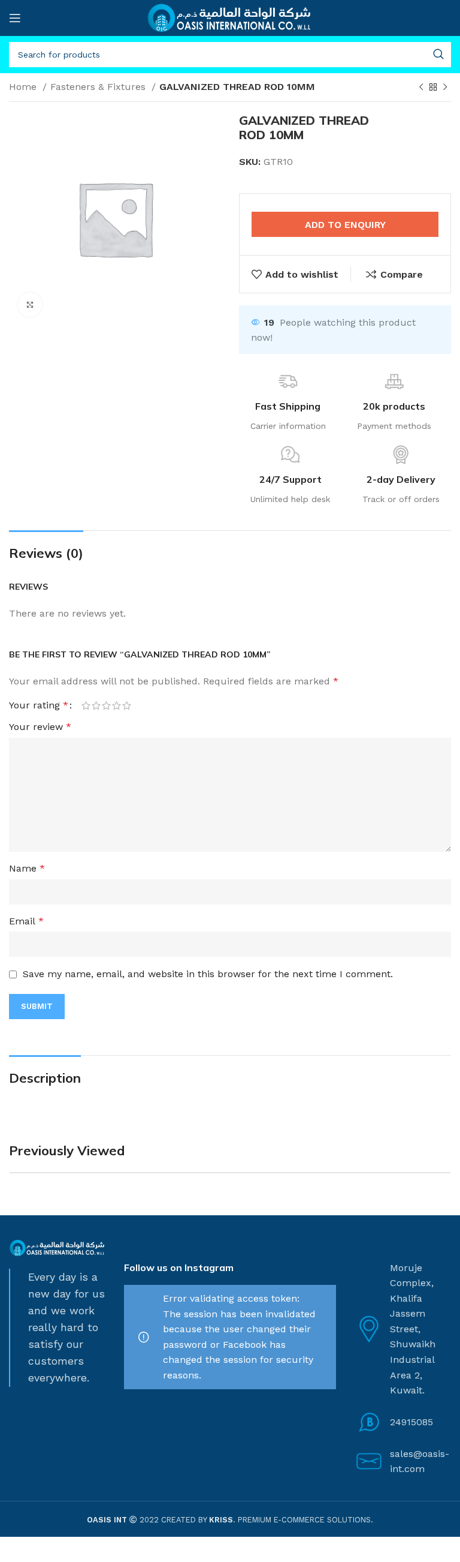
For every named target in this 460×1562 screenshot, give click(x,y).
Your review (40, 726)
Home (24, 86)
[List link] (402, 1422)
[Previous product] (421, 88)
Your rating (38, 705)
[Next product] (445, 88)
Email (26, 921)
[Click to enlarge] (30, 305)
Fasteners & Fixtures (99, 86)
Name (27, 868)
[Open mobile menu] (15, 18)
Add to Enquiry (345, 224)
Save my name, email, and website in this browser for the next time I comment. (208, 974)
